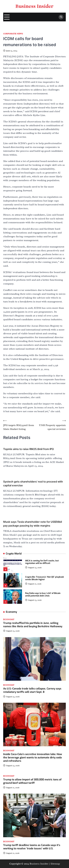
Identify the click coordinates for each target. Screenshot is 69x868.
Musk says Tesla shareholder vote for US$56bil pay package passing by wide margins (32, 523)
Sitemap (55, 863)
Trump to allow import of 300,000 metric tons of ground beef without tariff (32, 781)
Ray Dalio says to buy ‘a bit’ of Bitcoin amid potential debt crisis (42, 594)
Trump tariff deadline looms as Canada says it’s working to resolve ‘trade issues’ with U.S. (31, 846)
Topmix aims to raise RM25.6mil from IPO (28, 449)
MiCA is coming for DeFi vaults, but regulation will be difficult (42, 562)
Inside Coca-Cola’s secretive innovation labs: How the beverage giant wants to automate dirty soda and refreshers (32, 757)
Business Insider (34, 6)
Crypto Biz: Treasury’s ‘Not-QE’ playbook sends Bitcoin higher (44, 578)
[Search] (61, 17)
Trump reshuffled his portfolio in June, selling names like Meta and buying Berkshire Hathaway (32, 624)
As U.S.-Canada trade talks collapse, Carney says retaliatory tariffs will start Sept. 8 (32, 690)
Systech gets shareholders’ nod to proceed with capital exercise (33, 483)
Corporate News (13, 34)
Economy (8, 619)
